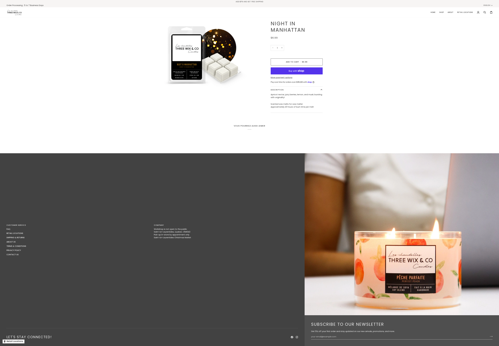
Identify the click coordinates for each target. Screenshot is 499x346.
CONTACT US (12, 254)
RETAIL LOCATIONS (14, 233)
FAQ (8, 229)
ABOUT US (11, 242)
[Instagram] (297, 337)
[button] (441, 12)
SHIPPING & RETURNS (15, 237)
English (487, 5)
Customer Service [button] (16, 225)
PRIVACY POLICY (13, 250)
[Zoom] (206, 55)
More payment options (281, 77)
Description (277, 90)
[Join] (490, 336)
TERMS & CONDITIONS (16, 246)
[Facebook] (292, 337)
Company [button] (159, 225)
